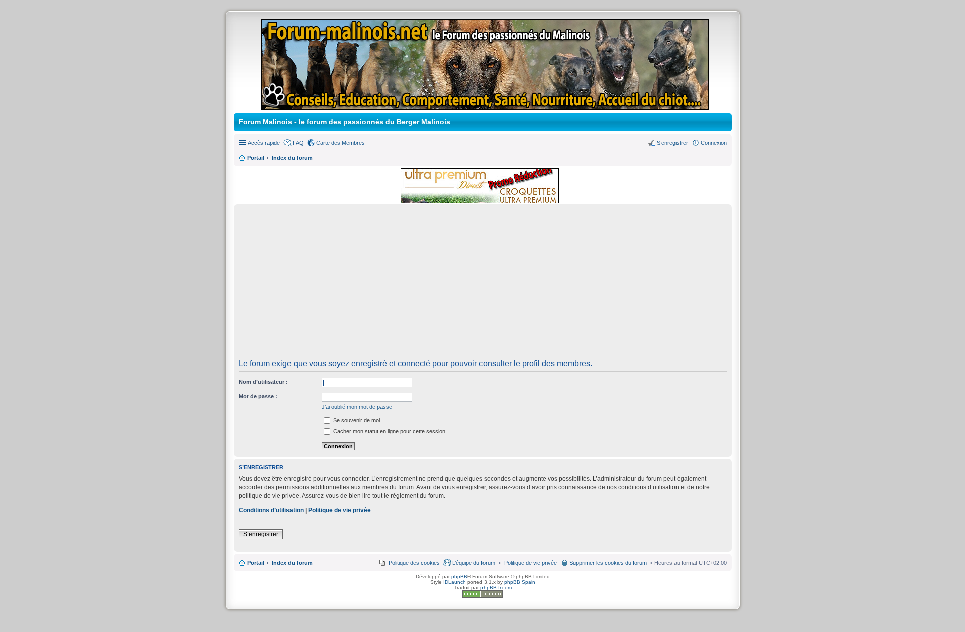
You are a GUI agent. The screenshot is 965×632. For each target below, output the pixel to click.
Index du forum (292, 563)
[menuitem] (530, 563)
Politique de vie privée (339, 510)
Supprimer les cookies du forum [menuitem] (608, 563)
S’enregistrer (260, 534)
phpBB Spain (519, 582)
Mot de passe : (258, 396)
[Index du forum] (485, 105)
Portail (255, 158)
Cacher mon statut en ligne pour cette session (388, 431)
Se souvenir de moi (356, 420)
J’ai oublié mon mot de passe (357, 407)
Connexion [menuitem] (714, 143)
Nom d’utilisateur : (263, 381)
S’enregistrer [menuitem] (672, 143)
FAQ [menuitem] (298, 143)
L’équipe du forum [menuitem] (473, 563)
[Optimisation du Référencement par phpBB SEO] (482, 596)
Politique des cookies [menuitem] (414, 563)
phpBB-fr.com (496, 587)
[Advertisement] (483, 285)
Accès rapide (264, 143)
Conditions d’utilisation (271, 510)
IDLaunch (454, 582)
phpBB (459, 576)
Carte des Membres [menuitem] (340, 143)
